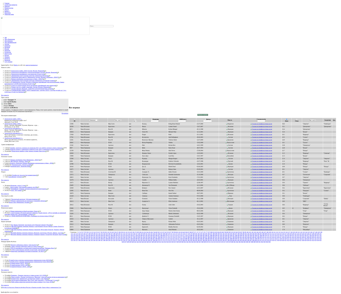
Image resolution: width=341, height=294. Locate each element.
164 (154, 234)
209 (266, 234)
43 (146, 232)
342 (94, 237)
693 (264, 242)
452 (117, 238)
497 (228, 238)
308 (261, 235)
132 (74, 234)
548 (104, 240)
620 (283, 240)
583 (191, 240)
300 (241, 235)
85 (220, 232)
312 (271, 235)
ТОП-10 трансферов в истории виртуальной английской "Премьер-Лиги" (32, 248)
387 (206, 237)
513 (268, 238)
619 (281, 240)
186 (209, 234)
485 (199, 238)
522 (290, 238)
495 (223, 238)
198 (238, 234)
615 (271, 240)
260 (141, 235)
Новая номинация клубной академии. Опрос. (24, 211)
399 (236, 237)
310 (266, 235)
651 (160, 242)
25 (114, 232)
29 (121, 232)
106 (262, 232)
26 (115, 232)
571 (161, 240)
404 (248, 237)
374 (174, 237)
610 (258, 240)
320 (290, 235)
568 (154, 240)
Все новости (5, 95)
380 (189, 237)
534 (320, 238)
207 (261, 234)
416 (278, 237)
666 (197, 242)
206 (258, 234)
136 (84, 234)
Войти (16, 65)
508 (256, 238)
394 (223, 237)
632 (313, 240)
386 (204, 237)
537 (77, 240)
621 (286, 240)
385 (201, 237)
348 (109, 237)
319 (288, 235)
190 (218, 234)
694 (267, 242)
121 (299, 232)
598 (228, 240)
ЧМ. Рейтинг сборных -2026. (19, 161)
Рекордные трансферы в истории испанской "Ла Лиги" (27, 251)
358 (134, 237)
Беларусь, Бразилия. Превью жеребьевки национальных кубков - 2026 (31, 163)
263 (149, 235)
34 (130, 232)
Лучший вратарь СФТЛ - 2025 (19, 265)
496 (226, 238)
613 (266, 240)
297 (233, 235)
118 (291, 232)
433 (320, 237)
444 (97, 238)
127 (314, 232)
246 (107, 235)
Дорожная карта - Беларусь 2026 (21, 165)
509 (258, 238)
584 (194, 240)
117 (289, 232)
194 (228, 234)
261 (144, 235)
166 (159, 234)
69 (192, 232)
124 (306, 232)
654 (168, 242)
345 (102, 237)
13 (92, 232)
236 (82, 235)
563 (141, 240)
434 (72, 238)
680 (232, 242)
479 (184, 238)
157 (136, 234)
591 (211, 240)
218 (288, 234)
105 (260, 232)
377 (181, 237)
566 (149, 240)
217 (286, 234)
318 (286, 235)
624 (293, 240)
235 (79, 235)
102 (252, 232)
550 (109, 240)
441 (89, 238)
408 (258, 237)
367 (156, 237)
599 (231, 240)
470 (161, 238)
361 (141, 237)
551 (112, 240)
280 (191, 235)
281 (194, 235)
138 (89, 234)
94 (236, 232)
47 (153, 232)
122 (301, 232)
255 (129, 235)
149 (117, 234)
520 (286, 238)
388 (209, 237)
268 (161, 235)
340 (89, 237)
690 (257, 242)
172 (174, 234)
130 (321, 232)
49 (156, 232)
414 (273, 237)
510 (261, 238)
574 (169, 240)
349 (112, 237)
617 (276, 240)
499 (233, 238)
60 (176, 232)
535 (72, 240)
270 (166, 235)
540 (84, 240)
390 (214, 237)
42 (144, 232)
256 (131, 235)
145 (107, 234)
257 (134, 235)
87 (224, 232)
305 (253, 235)
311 (268, 235)
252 (122, 235)
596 (223, 240)
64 (183, 232)
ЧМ (6, 37)
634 (318, 240)
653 (165, 242)
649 (155, 242)
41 (142, 232)
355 (126, 237)
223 (300, 234)
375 (176, 237)
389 (211, 237)
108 (267, 232)
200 (243, 234)
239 (89, 235)
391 (216, 237)
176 (184, 234)
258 (136, 235)
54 (165, 232)
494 (221, 238)
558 (129, 240)
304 (251, 235)
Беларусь (7, 58)
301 (243, 235)
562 (139, 240)
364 (149, 237)
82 (215, 232)
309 (263, 235)
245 (104, 235)
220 (293, 234)
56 (169, 232)
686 (247, 242)
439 (84, 238)
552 (114, 240)
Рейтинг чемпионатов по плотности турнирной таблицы (28, 201)
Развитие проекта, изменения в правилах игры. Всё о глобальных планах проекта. (35, 149)
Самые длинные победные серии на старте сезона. (26, 246)
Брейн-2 (7, 11)
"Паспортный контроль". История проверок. (24, 199)
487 (204, 238)
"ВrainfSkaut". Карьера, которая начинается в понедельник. (28, 189)
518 (281, 238)
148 (114, 234)
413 (271, 237)
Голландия (8, 52)
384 (199, 237)
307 (258, 235)
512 (266, 238)
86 (222, 232)
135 (82, 234)
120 (296, 232)
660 (182, 242)
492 (216, 238)
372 (169, 237)
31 (124, 232)
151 (122, 234)
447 (104, 238)
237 (84, 235)
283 (199, 235)
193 (226, 234)
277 (184, 235)
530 (310, 238)
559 (131, 240)
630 (308, 240)
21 (107, 232)
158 (139, 234)
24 (112, 232)
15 (96, 232)
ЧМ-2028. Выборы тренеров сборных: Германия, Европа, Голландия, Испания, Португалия (38, 234)
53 (163, 232)
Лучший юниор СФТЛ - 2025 (19, 263)
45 (149, 232)
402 (243, 237)
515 (273, 238)
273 (174, 235)
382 (194, 237)
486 (201, 238)
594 (218, 240)
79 (210, 232)
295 (228, 235)
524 (295, 238)
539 (82, 240)
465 (149, 238)
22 (108, 232)
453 (119, 238)
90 (229, 232)
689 (255, 242)
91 (231, 232)
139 (92, 234)
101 (250, 232)
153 (126, 234)
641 (135, 242)
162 (149, 234)
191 (221, 234)
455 (124, 238)
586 (199, 240)
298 (236, 235)
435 (74, 238)
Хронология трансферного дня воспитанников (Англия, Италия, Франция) (34, 72)
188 (214, 234)
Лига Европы (9, 41)
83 (217, 232)
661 (185, 242)
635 (320, 240)
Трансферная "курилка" (15, 177)
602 (238, 240)
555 (122, 240)
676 (222, 242)
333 (72, 237)
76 (204, 232)
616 (273, 240)
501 (238, 238)
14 (94, 232)
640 (133, 242)
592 (214, 240)
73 (199, 232)
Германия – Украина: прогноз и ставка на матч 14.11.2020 (28, 275)
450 (112, 238)
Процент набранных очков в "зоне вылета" (24, 245)
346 (104, 237)
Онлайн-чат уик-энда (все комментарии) (24, 175)
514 (271, 238)
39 (139, 232)
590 (209, 240)
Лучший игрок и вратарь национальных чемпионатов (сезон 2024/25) (30, 261)
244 (102, 235)
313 (273, 235)
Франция (7, 50)
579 (181, 240)
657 (175, 242)
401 (241, 237)
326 (305, 235)
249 (114, 235)
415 (276, 237)
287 (209, 235)
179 (191, 234)
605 (246, 240)
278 (186, 235)
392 (218, 237)
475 (174, 238)
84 (218, 232)
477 (179, 238)
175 (181, 234)
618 (278, 240)
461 (139, 238)
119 (294, 232)
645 (145, 242)
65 (185, 232)
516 (276, 238)
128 (316, 232)
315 (278, 235)
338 (84, 237)
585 (196, 240)
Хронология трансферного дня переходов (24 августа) (27, 74)
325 (303, 235)
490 (211, 238)
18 (101, 232)
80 (211, 232)
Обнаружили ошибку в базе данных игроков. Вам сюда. (28, 151)
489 (209, 238)
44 (147, 232)
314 (276, 235)
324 (300, 235)
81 (213, 232)
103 (255, 232)
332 (320, 235)
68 (190, 232)
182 (199, 234)
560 (134, 240)
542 (89, 240)
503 (243, 238)
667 (200, 242)
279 (189, 235)
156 (134, 234)
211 (271, 234)
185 (206, 234)
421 (290, 237)
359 (136, 237)
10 (87, 232)
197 (236, 234)
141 (97, 234)
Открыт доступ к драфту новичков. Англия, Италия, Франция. (30, 87)
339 (87, 237)
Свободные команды (11, 5)
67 (188, 232)
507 (253, 238)
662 (187, 242)
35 (131, 232)
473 (169, 238)
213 (276, 234)
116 (287, 232)
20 (105, 232)
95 (238, 232)
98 (243, 232)
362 (144, 237)
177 (186, 234)
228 (313, 234)
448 (107, 238)
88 (226, 232)
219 (290, 234)
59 (174, 232)
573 (166, 240)
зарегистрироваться (31, 65)
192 (223, 234)
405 (251, 237)
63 (181, 232)
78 (208, 232)
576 (174, 240)
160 (144, 234)
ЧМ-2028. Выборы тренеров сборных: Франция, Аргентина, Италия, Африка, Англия (36, 233)
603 (241, 240)
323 (298, 235)
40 (140, 232)
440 (87, 238)
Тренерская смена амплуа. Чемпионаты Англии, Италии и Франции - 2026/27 (34, 77)
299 (238, 235)
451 (114, 238)
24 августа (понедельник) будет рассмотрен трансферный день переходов (33, 85)
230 (318, 234)
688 (252, 242)
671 (210, 242)
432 (318, 237)
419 (286, 237)
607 (251, 240)
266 (156, 235)
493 (218, 238)
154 (129, 234)
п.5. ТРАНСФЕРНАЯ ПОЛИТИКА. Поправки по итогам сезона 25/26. (30, 216)
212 (273, 234)
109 (270, 232)
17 (99, 232)
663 (190, 242)
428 (308, 237)
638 (128, 242)
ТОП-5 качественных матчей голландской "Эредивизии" (29, 249)
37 (135, 232)
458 (131, 238)
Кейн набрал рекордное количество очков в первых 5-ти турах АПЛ (32, 282)
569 (156, 240)
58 (172, 232)
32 (126, 232)
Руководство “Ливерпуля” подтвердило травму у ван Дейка (29, 278)
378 (184, 237)
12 (91, 232)
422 (293, 237)
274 (176, 235)
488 (206, 238)
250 (117, 235)
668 (202, 242)
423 (295, 237)
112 (277, 232)
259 (139, 235)
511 (263, 238)
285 (204, 235)
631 (310, 240)
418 (283, 237)
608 (253, 240)
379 (186, 237)
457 (129, 238)
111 (275, 232)
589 (206, 240)
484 (196, 238)
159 (141, 234)
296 (231, 235)
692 (262, 242)
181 (196, 234)
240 (92, 235)
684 (242, 242)
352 (119, 237)
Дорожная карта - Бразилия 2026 (20, 166)
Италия (7, 49)
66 (186, 232)
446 (102, 238)
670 (207, 242)
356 (129, 237)
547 (102, 240)
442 (92, 238)
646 (148, 242)
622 (288, 240)
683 (240, 242)
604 (243, 240)
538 (79, 240)
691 (260, 242)
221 (295, 234)
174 (179, 234)
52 (162, 232)
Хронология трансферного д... (14, 128)
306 (256, 235)
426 (303, 237)
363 (146, 237)
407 (256, 237)
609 (256, 240)
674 (217, 242)
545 (97, 240)
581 (186, 240)
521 (288, 238)
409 (261, 237)
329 (313, 235)
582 (189, 240)
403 (246, 237)
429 (310, 237)
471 (164, 238)
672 (212, 242)
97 (242, 232)
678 (227, 242)
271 (169, 235)
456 (126, 238)
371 (166, 237)
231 (320, 234)
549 (107, 240)
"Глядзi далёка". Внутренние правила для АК (23, 187)
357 (131, 237)
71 (195, 232)
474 (171, 238)
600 (233, 240)
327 (308, 235)
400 (238, 237)
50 (158, 232)
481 (189, 238)
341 (92, 237)
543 (92, 240)
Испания (7, 47)
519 (283, 238)
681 (235, 242)
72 (197, 232)
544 (94, 240)
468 (156, 238)
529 (308, 238)
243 (99, 235)
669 (205, 242)
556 (124, 240)
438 (82, 238)
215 (281, 234)
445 (99, 238)
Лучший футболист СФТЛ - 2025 (20, 266)
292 (221, 235)
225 (305, 234)
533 (318, 238)
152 (124, 234)
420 (288, 237)
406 (253, 237)
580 (184, 240)
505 (248, 238)
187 (211, 234)
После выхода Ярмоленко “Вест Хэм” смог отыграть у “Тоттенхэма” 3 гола (34, 280)
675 (220, 242)
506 (251, 238)
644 (143, 242)
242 (97, 235)
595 (221, 240)
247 (109, 235)
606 (248, 240)
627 (300, 240)
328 (310, 235)
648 (153, 242)
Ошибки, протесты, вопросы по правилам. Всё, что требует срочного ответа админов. (36, 148)
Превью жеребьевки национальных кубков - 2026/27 (27, 79)
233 (74, 235)
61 (178, 232)
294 (226, 235)
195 (231, 234)
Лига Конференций (10, 42)
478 (181, 238)
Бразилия (7, 60)
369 (161, 237)
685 (245, 242)
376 (179, 237)
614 (268, 240)
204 (253, 234)
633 (315, 240)
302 (246, 235)
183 (201, 234)
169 (166, 234)
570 (159, 240)
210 (268, 234)
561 (136, 240)
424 (298, 237)
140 (94, 234)
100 (247, 232)
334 (74, 237)
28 (119, 232)
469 (159, 238)
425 (300, 237)
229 (315, 234)
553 (117, 240)
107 (265, 232)
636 (123, 242)
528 (305, 238)
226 (308, 234)
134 (79, 234)
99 (245, 232)
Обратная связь (9, 14)
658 (177, 242)
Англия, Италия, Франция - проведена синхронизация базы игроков (32, 88)
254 (126, 235)
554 (119, 240)
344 (99, 237)
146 (109, 234)
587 (201, 240)
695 (269, 242)
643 (140, 242)
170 (169, 234)
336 (79, 237)
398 (233, 237)
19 (103, 232)
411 (266, 237)
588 (204, 240)
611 (261, 240)
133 (77, 234)
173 (176, 234)
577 (176, 240)
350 (114, 237)
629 (305, 240)
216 (283, 234)
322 (295, 235)
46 (151, 232)
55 (167, 232)
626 (298, 240)
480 (186, 238)
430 (313, 237)
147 (112, 234)
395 (226, 237)
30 (123, 232)
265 (154, 235)
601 (236, 240)
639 (130, 242)
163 (151, 234)
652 (163, 242)
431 (315, 237)
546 (99, 240)
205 (256, 234)
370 (164, 237)
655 (170, 242)
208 (263, 234)
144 (104, 234)
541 (87, 240)
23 (110, 232)
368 (159, 237)
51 (160, 232)
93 (234, 232)
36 (133, 232)
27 (117, 232)
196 (233, 234)
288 (211, 235)
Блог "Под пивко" (16, 190)
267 (159, 235)
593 (216, 240)
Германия (7, 45)
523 (293, 238)
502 (241, 238)
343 (97, 237)
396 (228, 237)
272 (171, 235)
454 (122, 238)
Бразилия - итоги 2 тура (18, 185)
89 (227, 232)
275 (179, 235)
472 (166, 238)
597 (226, 240)
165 (156, 234)
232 (72, 235)
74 (201, 232)
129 (319, 232)
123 (304, 232)
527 (303, 238)
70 (194, 232)
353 (122, 237)
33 (128, 232)
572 (164, 240)
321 (293, 235)
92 (233, 232)
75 (202, 232)
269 (164, 235)
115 (284, 232)
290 (216, 235)
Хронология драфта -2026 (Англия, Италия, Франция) (27, 71)
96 (240, 232)
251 (119, 235)
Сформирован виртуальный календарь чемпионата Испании (29, 75)
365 (151, 237)
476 (176, 238)
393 (221, 237)
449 (109, 238)
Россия (7, 55)
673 (215, 242)
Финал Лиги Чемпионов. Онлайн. (19, 202)
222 (298, 234)
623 (290, 240)
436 (77, 238)
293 (223, 235)
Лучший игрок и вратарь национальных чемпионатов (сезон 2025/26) (30, 260)
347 (107, 237)
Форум (7, 9)
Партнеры (8, 13)
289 (214, 235)
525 (298, 238)
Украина (7, 57)
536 (74, 240)
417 (281, 237)
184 (204, 234)
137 (87, 234)
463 (144, 238)
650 (158, 242)
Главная (7, 3)
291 (218, 235)
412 (268, 237)
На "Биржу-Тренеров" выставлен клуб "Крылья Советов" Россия (31, 225)
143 (102, 234)
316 (281, 235)
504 (246, 238)
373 (171, 237)
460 (136, 238)
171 (171, 234)
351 (117, 237)
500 (236, 238)
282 (196, 235)
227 (310, 234)
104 (257, 232)
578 (179, 240)
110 (272, 232)
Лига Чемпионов (10, 39)
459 (134, 238)
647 (150, 242)
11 (89, 232)
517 (278, 238)
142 (99, 234)
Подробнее (65, 113)
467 (154, 238)
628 (303, 240)
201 (246, 234)
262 (146, 235)
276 (181, 235)
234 (77, 235)
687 (250, 242)
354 (124, 237)
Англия (7, 44)
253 (124, 235)
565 (146, 240)
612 (263, 240)
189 (216, 234)
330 (315, 235)
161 (146, 234)
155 (131, 234)
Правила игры (9, 8)
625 (295, 240)
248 (112, 235)
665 (195, 242)
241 (94, 235)
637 (125, 242)
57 (170, 232)
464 (146, 238)
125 (309, 232)
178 (189, 234)
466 (151, 238)
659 (180, 242)
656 (172, 242)
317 (283, 235)
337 (82, 237)
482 (191, 238)
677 (225, 242)
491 (214, 238)
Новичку (7, 6)
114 (282, 232)
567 (151, 240)
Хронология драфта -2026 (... (13, 119)
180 (194, 234)
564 (144, 240)
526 (300, 238)
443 (94, 238)
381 (191, 237)
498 (231, 238)
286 (206, 235)
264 (151, 235)
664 (192, 242)
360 (139, 237)
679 (230, 242)
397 (231, 237)
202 (248, 234)
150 (119, 234)
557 (126, 240)
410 (263, 237)
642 (138, 242)
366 (154, 237)
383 (196, 237)
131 (72, 234)
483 (194, 238)
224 (303, 234)
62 (179, 232)
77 (206, 232)
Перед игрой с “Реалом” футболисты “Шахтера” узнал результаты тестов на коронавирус (38, 277)
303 (248, 235)
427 (305, 237)
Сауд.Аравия (8, 61)
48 (154, 232)
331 (318, 235)
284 (201, 235)
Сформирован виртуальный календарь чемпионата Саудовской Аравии (33, 80)
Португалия (8, 53)
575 (171, 240)
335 (77, 237)
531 (313, 238)
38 (137, 232)
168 (164, 234)
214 (278, 234)
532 (315, 238)
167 (161, 234)
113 (279, 232)
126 (311, 232)
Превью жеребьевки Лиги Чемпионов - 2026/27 (24, 160)
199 (241, 234)
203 (251, 234)
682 (237, 242)
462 (141, 238)
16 (98, 232)
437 (79, 238)
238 (87, 235)
